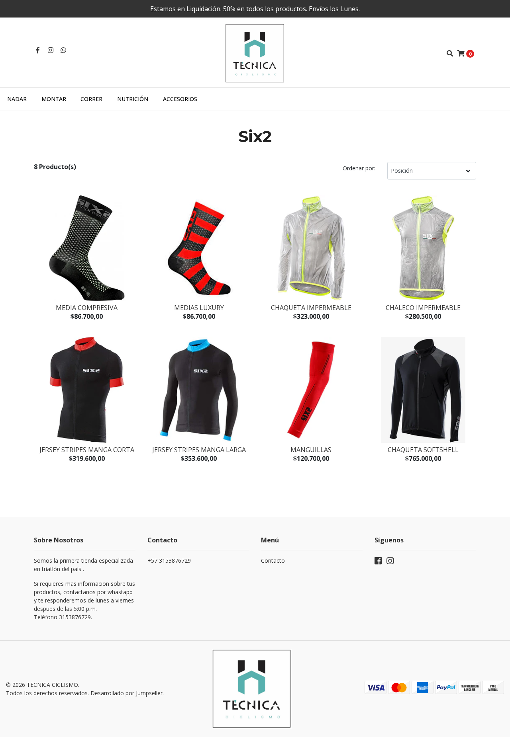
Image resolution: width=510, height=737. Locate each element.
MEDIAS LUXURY (199, 307)
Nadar (17, 99)
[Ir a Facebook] (38, 50)
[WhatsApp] (63, 50)
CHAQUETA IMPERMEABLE (311, 307)
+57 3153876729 (169, 560)
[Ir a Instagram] (51, 50)
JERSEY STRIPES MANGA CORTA (86, 449)
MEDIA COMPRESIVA (87, 307)
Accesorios (180, 99)
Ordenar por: (359, 168)
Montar (53, 99)
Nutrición (132, 99)
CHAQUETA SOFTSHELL (423, 449)
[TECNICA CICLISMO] (255, 52)
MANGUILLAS (311, 449)
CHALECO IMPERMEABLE (423, 307)
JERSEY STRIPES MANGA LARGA (199, 449)
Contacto (273, 560)
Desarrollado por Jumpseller (126, 693)
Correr (91, 99)
